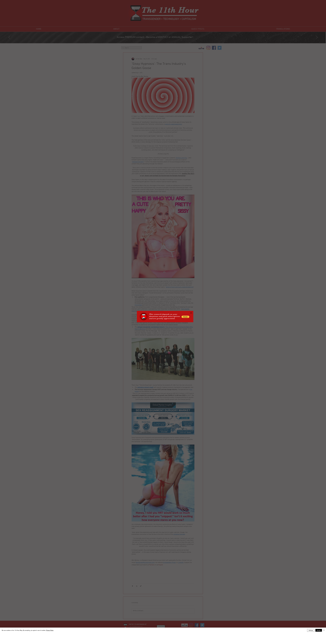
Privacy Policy (49, 630)
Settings (311, 630)
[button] (185, 317)
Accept (318, 630)
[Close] (324, 630)
